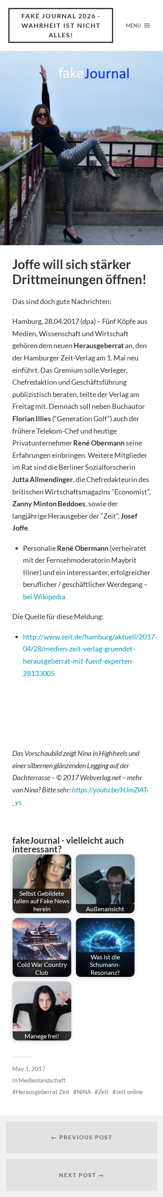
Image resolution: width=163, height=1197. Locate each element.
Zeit (103, 1091)
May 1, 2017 (28, 1068)
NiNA (84, 1091)
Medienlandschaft (42, 1080)
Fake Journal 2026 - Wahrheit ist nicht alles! (61, 25)
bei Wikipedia (44, 596)
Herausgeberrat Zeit (43, 1091)
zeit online (129, 1091)
